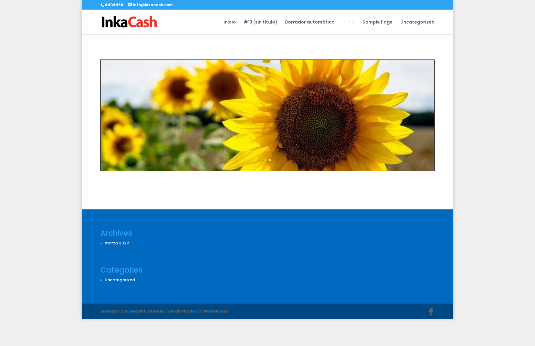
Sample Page (378, 22)
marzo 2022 (117, 243)
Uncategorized (417, 22)
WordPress (216, 311)
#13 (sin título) (260, 22)
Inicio (230, 22)
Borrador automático (310, 22)
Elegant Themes (146, 311)
